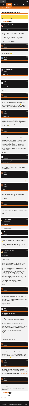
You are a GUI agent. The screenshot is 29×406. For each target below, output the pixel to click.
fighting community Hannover (10, 12)
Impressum (13, 401)
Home (3, 4)
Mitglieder (16, 4)
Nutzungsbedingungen (5, 401)
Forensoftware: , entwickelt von (14, 404)
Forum (9, 4)
